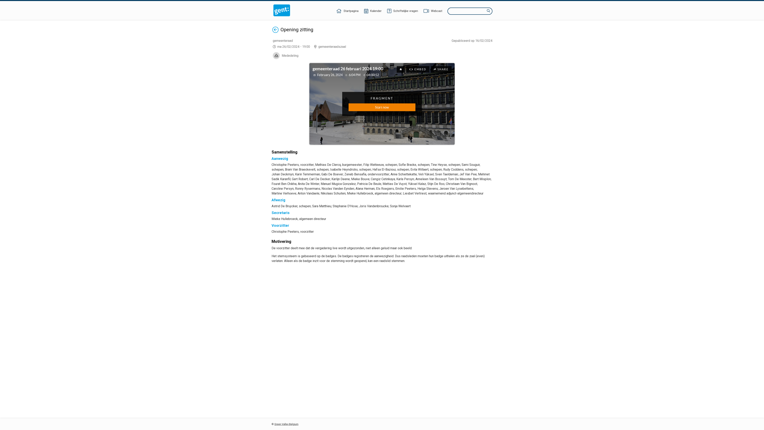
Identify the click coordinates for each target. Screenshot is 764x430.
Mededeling (290, 56)
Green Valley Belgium (286, 424)
